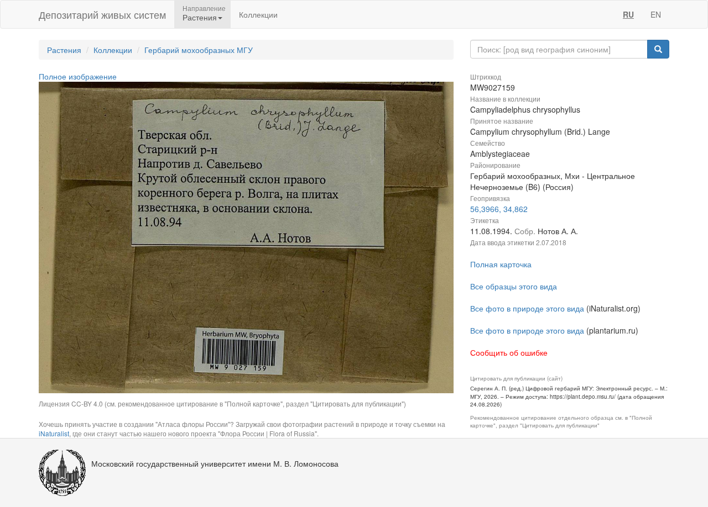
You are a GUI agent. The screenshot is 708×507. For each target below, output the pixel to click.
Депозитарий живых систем (102, 14)
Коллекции (258, 14)
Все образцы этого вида (513, 286)
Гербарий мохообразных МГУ (198, 49)
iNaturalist (54, 433)
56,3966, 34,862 (499, 208)
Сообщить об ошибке (509, 352)
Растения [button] (200, 17)
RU (628, 14)
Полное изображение (78, 76)
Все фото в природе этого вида (527, 308)
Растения (64, 49)
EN (655, 14)
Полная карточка (501, 264)
